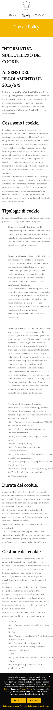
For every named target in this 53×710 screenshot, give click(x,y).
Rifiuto (34, 700)
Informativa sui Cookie (38, 706)
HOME (26, 9)
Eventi (26, 17)
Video (39, 15)
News (26, 15)
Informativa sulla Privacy (15, 706)
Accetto (18, 700)
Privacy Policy (26, 689)
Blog (13, 15)
